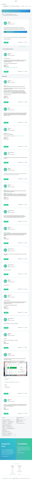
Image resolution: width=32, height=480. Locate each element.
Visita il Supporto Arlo (5, 456)
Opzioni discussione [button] (29, 18)
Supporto (19, 470)
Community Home (19, 471)
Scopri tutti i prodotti (12, 474)
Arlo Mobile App (10, 421)
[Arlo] (27, 46)
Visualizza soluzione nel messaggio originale (11, 67)
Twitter (15, 463)
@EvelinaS (6, 378)
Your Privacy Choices (11, 478)
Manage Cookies (17, 478)
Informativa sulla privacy (5, 478)
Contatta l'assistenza (21, 452)
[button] (27, 20)
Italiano (3, 14)
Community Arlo (3, 4)
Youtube (16, 463)
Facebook (13, 463)
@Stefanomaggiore (9, 193)
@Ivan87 (7, 404)
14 (21, 327)
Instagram (18, 463)
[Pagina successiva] (15, 435)
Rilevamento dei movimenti (22, 37)
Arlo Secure (4, 423)
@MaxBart (7, 85)
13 (21, 71)
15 (21, 347)
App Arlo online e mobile (14, 37)
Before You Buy (9, 426)
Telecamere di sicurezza (9, 14)
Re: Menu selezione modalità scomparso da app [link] (10, 15)
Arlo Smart (9, 423)
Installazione (9, 433)
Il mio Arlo (19, 474)
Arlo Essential (4, 421)
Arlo (15, 14)
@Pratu (8, 133)
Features (3, 428)
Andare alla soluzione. (10, 31)
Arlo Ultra (12, 467)
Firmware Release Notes (10, 428)
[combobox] (15, 6)
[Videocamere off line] (28, 46)
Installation (4, 433)
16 (21, 393)
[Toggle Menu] (30, 1)
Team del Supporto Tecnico (8, 92)
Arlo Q (12, 471)
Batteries (3, 426)
